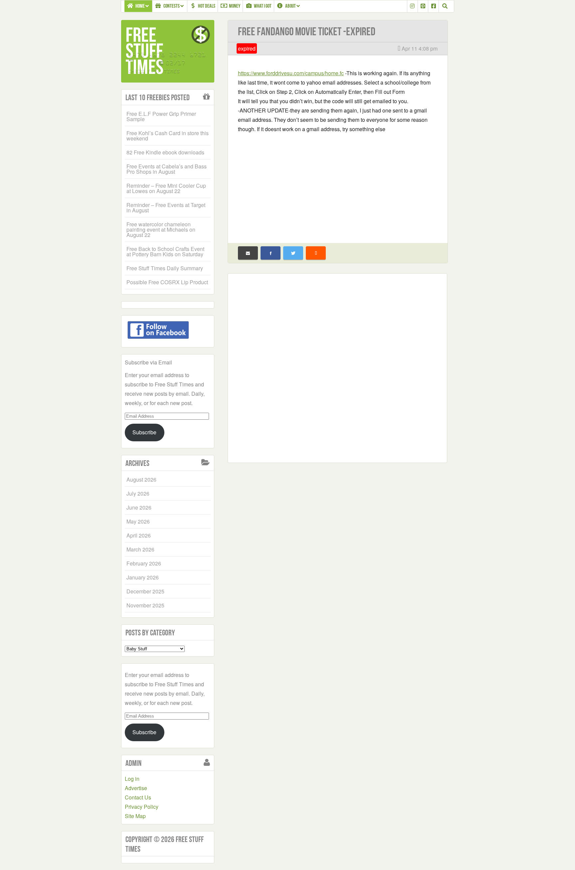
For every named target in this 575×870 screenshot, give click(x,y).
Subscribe (144, 432)
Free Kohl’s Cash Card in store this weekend (167, 135)
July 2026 (137, 493)
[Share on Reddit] (316, 253)
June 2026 (138, 507)
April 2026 (138, 535)
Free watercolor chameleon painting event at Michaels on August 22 (160, 229)
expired (247, 48)
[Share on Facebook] (271, 253)
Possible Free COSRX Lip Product (167, 282)
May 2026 (138, 521)
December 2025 (145, 591)
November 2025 (145, 605)
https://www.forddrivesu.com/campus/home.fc (291, 73)
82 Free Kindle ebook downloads (165, 152)
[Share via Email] (248, 253)
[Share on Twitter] (293, 253)
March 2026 (140, 549)
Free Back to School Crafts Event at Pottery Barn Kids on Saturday (165, 251)
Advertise (136, 788)
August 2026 (141, 479)
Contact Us (138, 797)
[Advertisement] (338, 183)
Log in (132, 778)
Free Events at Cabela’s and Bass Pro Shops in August (166, 168)
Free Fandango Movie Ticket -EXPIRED (306, 31)
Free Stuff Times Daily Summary (164, 268)
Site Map (135, 816)
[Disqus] (337, 367)
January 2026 (142, 577)
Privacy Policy (141, 806)
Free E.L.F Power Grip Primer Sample (161, 116)
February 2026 (143, 563)
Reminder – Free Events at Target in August (165, 207)
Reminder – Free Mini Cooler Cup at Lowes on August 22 (166, 188)
